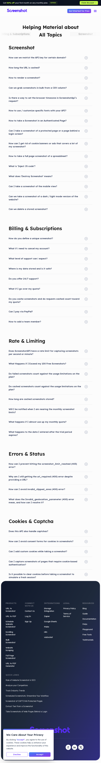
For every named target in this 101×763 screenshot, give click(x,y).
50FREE (53, 3)
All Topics (50, 35)
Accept (39, 754)
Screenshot (85, 34)
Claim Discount (87, 3)
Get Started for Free (79, 11)
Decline (17, 754)
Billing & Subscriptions (15, 34)
